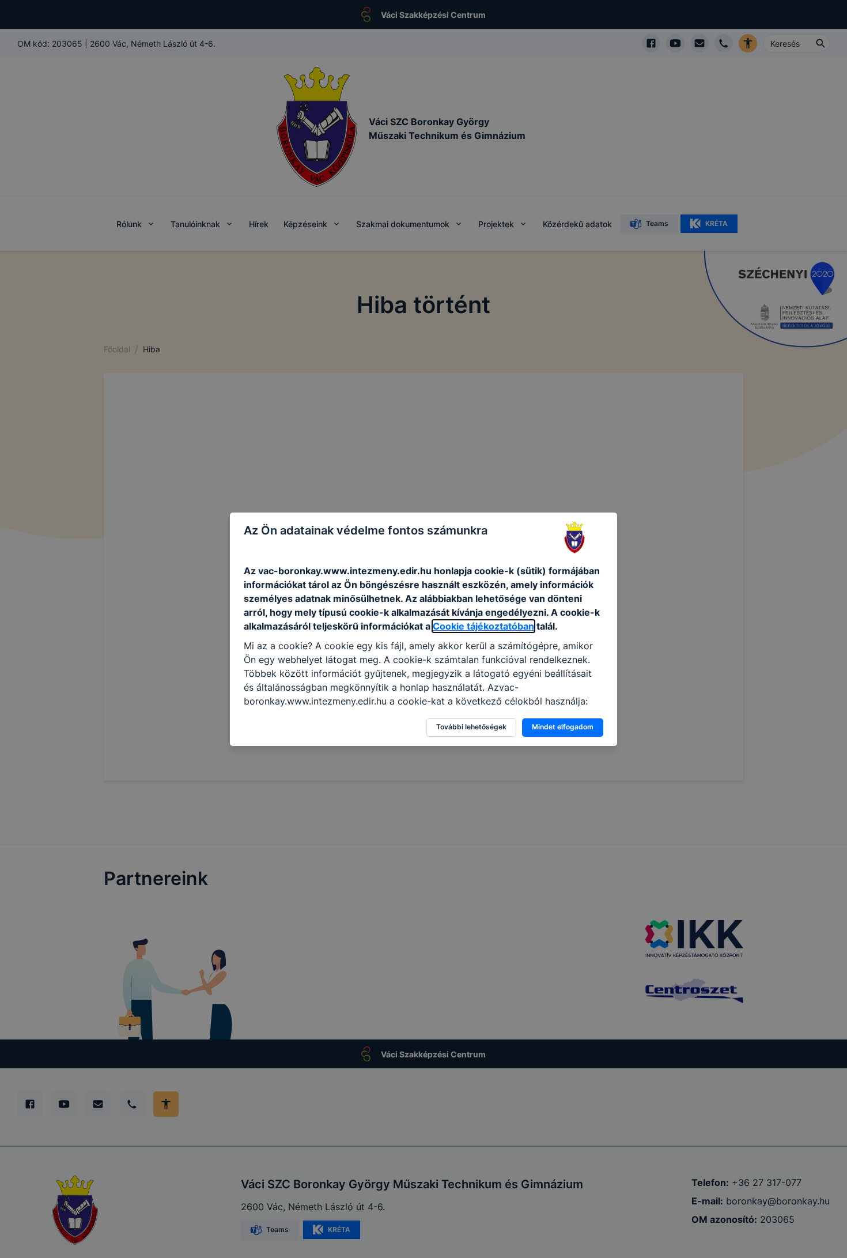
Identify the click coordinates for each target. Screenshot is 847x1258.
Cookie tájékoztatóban (483, 626)
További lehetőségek (471, 726)
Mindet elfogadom (562, 726)
